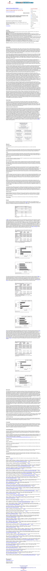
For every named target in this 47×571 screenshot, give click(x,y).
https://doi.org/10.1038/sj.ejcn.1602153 (12, 513)
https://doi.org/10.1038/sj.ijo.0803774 (24, 524)
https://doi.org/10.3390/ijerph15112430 (27, 473)
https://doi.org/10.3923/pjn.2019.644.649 (12, 488)
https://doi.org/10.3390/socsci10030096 (18, 495)
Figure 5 (7, 280)
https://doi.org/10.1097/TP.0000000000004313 (12, 480)
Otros (32, 25)
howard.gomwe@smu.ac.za (9, 560)
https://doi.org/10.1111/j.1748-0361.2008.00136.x (12, 507)
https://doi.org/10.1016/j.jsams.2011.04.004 (29, 475)
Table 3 (38, 276)
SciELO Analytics (34, 11)
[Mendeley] (31, 25)
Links (11, 458)
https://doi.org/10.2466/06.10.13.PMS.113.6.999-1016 (13, 468)
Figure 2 (33, 226)
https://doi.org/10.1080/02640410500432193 (12, 522)
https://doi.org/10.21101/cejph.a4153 (11, 483)
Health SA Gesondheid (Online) (12, 8)
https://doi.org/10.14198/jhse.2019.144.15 (11, 542)
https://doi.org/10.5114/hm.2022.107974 (11, 519)
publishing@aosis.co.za (23, 570)
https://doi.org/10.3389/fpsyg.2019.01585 (25, 529)
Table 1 (26, 202)
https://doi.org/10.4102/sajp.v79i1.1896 (29, 490)
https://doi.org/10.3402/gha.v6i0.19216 (11, 532)
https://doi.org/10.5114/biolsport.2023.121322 (21, 461)
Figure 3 (36, 226)
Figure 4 (38, 279)
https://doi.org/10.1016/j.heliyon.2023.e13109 (30, 470)
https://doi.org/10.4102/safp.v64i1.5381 (11, 493)
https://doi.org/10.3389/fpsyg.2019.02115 (28, 539)
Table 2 (8, 219)
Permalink (33, 28)
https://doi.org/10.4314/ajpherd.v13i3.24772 (12, 547)
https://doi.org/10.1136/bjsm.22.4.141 (21, 534)
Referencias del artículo (35, 16)
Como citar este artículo (35, 17)
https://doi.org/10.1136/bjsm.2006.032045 (13, 504)
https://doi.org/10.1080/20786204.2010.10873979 (12, 550)
